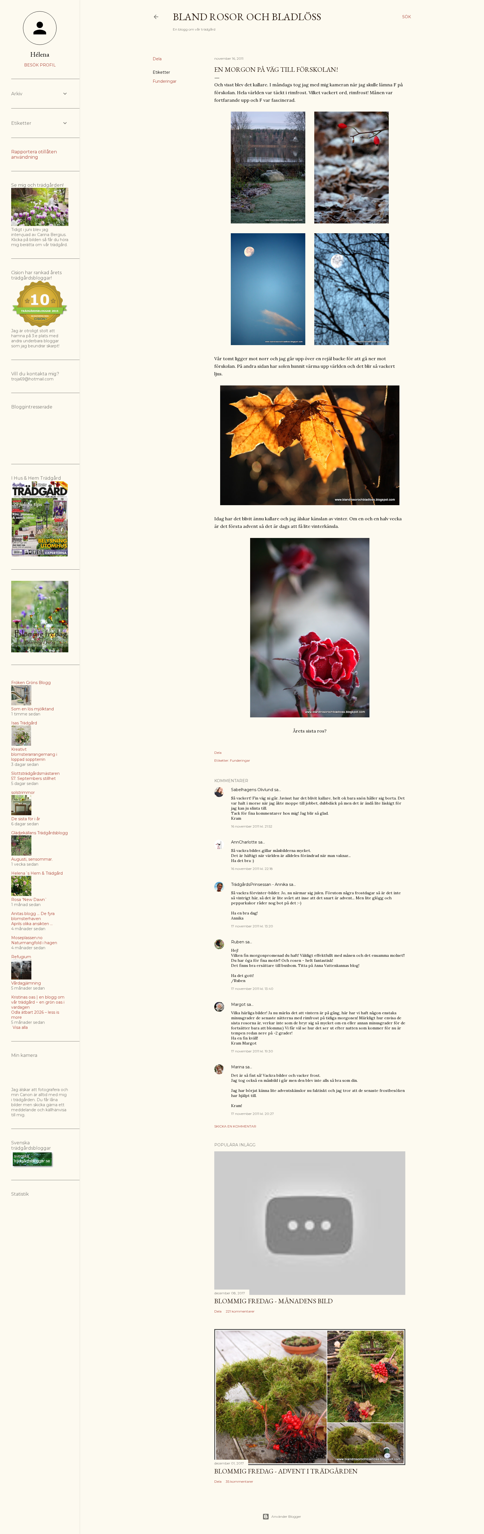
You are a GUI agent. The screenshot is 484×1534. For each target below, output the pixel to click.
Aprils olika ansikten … (32, 923)
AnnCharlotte (244, 842)
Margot (238, 1004)
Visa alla (20, 1027)
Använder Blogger (286, 1516)
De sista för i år (25, 818)
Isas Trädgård (24, 723)
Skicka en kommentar (235, 1126)
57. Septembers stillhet (33, 778)
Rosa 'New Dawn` (29, 899)
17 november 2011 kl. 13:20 (252, 926)
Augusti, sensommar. (32, 859)
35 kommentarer (239, 1481)
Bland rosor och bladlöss (247, 16)
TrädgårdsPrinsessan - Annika (259, 884)
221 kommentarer (240, 1311)
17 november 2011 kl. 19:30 (252, 1051)
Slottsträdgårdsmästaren (35, 773)
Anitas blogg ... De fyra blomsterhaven (33, 916)
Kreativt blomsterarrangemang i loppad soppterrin (34, 754)
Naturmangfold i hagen (34, 942)
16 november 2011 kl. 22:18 (252, 869)
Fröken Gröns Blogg (31, 682)
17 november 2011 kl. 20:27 (252, 1114)
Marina (237, 1066)
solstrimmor (23, 792)
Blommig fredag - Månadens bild (273, 1301)
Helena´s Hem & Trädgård (37, 873)
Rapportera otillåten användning (34, 154)
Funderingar (164, 81)
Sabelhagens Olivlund (252, 789)
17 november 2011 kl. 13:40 (252, 989)
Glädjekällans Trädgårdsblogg (39, 832)
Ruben (237, 941)
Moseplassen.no (27, 937)
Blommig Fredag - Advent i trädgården (286, 1471)
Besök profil (40, 65)
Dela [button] (157, 58)
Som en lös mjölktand (32, 708)
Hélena (39, 54)
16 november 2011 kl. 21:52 (251, 826)
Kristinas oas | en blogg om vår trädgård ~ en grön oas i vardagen (37, 1002)
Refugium (21, 956)
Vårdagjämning (26, 983)
